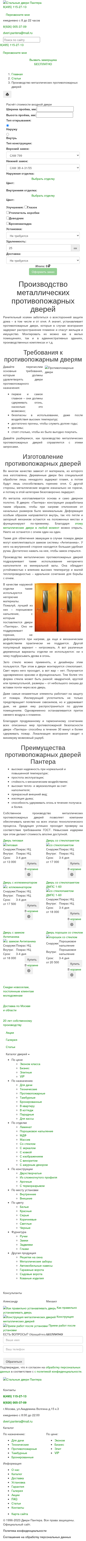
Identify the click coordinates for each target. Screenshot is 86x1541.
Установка (18, 1482)
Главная (17, 74)
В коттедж (26, 1110)
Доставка (17, 1478)
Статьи (16, 78)
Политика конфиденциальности (25, 1530)
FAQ (14, 1499)
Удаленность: (16, 241)
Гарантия (17, 1486)
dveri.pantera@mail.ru (18, 33)
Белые (24, 1206)
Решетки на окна (31, 1257)
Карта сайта (19, 1514)
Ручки (24, 1236)
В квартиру (27, 1106)
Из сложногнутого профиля (38, 1177)
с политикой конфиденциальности (57, 1371)
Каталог (16, 1474)
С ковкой (26, 1152)
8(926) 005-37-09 (15, 26)
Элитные (26, 1072)
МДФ (23, 1135)
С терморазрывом (32, 1185)
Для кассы (27, 1118)
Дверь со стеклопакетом (62, 840)
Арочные (26, 1181)
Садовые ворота (31, 1274)
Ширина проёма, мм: (21, 109)
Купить (32, 863)
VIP (22, 1076)
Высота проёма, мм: (21, 115)
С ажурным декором (34, 1164)
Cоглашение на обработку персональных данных (37, 1537)
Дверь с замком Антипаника (13, 934)
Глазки (24, 1248)
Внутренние (28, 1194)
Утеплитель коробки (24, 212)
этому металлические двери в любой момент (43, 525)
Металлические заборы (36, 1261)
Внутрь (11, 138)
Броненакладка (20, 223)
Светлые (26, 1223)
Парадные (27, 1114)
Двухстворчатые (31, 1173)
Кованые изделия (32, 1278)
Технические (28, 1089)
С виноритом (29, 1160)
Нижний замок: (17, 161)
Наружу (11, 129)
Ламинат (26, 1127)
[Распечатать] (7, 94)
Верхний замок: (17, 148)
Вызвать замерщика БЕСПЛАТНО (43, 62)
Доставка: (13, 253)
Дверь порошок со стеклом (64, 932)
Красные (26, 1211)
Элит (57, 1448)
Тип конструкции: (19, 143)
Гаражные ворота (32, 1270)
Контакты (17, 1507)
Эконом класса (30, 1064)
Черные (25, 1227)
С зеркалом (28, 1148)
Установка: (14, 229)
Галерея (11, 1039)
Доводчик (16, 218)
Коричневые (28, 1219)
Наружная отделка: (20, 173)
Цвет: (10, 183)
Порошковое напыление (36, 1131)
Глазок (32, 207)
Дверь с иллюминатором (20, 882)
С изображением (31, 1156)
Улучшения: (15, 207)
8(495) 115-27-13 (15, 7)
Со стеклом (27, 1143)
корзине (32, 869)
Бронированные (31, 1101)
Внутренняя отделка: (21, 190)
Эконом (59, 1440)
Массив (25, 1139)
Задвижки (26, 1244)
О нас (15, 1469)
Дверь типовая (13, 840)
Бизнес (24, 1068)
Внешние (26, 1198)
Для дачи (26, 1085)
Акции (10, 1032)
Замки (24, 1240)
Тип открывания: (18, 120)
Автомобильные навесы (36, 1265)
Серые (24, 1215)
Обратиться (14, 1361)
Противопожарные (32, 1093)
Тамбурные (27, 1097)
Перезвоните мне (18, 14)
